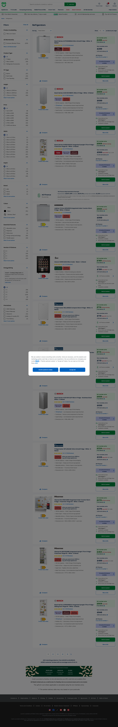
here (37, 361)
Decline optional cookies (45, 369)
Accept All (72, 369)
